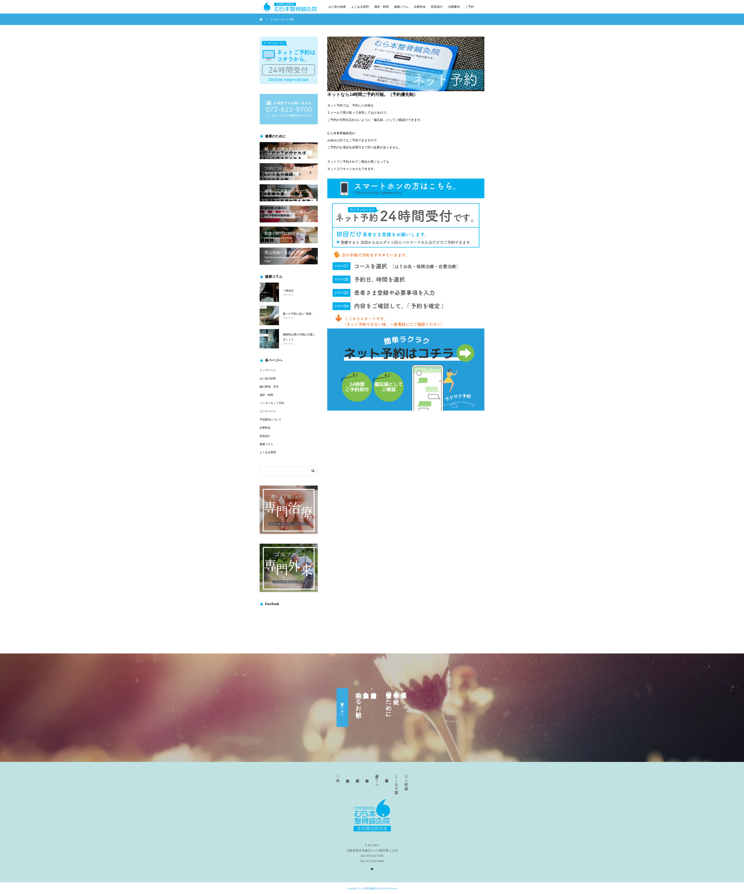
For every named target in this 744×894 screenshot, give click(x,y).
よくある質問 (360, 6)
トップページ (268, 370)
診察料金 (420, 6)
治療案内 (454, 6)
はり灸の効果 (337, 6)
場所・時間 (381, 6)
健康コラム (401, 6)
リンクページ (268, 411)
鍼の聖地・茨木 (269, 386)
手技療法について (270, 419)
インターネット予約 (272, 403)
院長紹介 (437, 6)
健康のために (342, 707)
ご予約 (469, 6)
